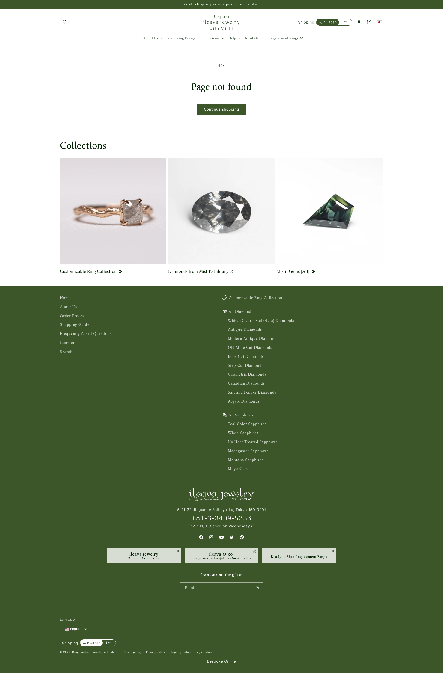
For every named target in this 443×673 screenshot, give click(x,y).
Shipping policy (180, 652)
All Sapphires (241, 415)
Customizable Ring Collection (88, 271)
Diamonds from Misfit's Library (198, 271)
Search (66, 351)
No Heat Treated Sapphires (253, 441)
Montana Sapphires (245, 459)
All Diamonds (241, 311)
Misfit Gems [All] (293, 271)
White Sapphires (243, 432)
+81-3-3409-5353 (222, 518)
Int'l (345, 22)
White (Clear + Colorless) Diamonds (261, 320)
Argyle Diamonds (244, 401)
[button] (65, 22)
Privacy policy (155, 652)
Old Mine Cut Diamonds (250, 347)
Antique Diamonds (245, 329)
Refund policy (132, 652)
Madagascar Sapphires (248, 450)
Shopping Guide (75, 324)
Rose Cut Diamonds (246, 356)
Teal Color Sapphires (247, 423)
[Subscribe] (258, 587)
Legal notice (204, 652)
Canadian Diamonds (246, 383)
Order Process (73, 315)
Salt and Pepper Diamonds (252, 392)
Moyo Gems (238, 468)
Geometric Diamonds (247, 374)
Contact (67, 342)
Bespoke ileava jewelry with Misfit (95, 652)
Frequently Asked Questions (85, 333)
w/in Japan (328, 22)
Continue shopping (221, 109)
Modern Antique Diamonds (252, 338)
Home (65, 297)
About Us (68, 306)
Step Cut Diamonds (245, 365)
